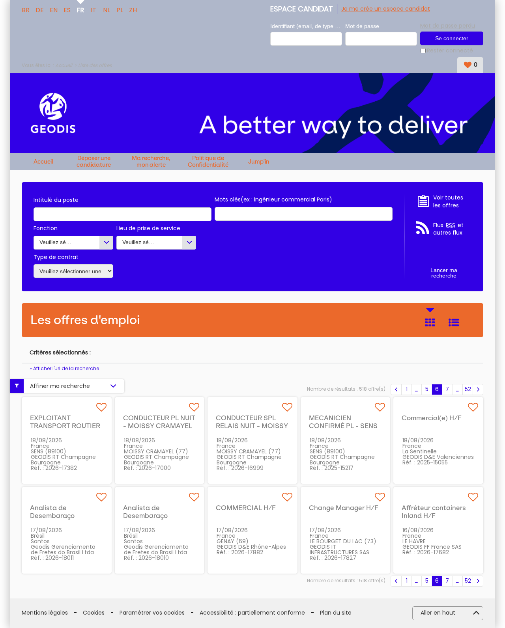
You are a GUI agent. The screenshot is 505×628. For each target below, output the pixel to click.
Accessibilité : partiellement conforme (252, 613)
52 (468, 389)
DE (40, 9)
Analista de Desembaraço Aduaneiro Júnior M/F (64, 515)
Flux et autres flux (448, 229)
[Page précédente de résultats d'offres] (396, 389)
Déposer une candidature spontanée (94, 161)
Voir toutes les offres (448, 201)
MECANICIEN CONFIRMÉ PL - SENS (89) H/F (343, 426)
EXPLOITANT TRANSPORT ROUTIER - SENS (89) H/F (65, 426)
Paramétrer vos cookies (152, 613)
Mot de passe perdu (447, 26)
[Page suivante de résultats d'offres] (478, 389)
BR (26, 9)
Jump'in (258, 161)
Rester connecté (450, 50)
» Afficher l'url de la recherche (64, 368)
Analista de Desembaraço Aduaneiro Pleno (149, 515)
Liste (454, 322)
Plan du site (336, 613)
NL (106, 9)
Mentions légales (45, 613)
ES (67, 9)
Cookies (94, 613)
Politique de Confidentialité (208, 161)
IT (93, 9)
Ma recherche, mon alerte (151, 161)
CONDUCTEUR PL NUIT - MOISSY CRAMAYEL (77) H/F (159, 426)
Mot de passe (362, 26)
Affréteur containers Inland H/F (434, 512)
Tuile (430, 322)
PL (119, 9)
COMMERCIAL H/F (246, 508)
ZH (133, 9)
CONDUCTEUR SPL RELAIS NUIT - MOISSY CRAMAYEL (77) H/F (252, 426)
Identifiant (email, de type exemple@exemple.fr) (306, 26)
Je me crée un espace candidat (385, 9)
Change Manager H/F (343, 508)
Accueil (63, 65)
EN (54, 9)
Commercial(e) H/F (432, 418)
